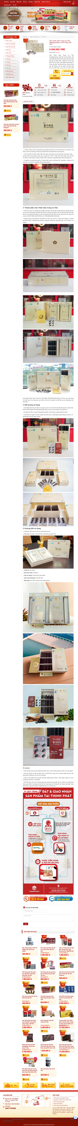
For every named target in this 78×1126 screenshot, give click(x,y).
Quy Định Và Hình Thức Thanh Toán (62, 1100)
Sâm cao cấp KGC (10, 43)
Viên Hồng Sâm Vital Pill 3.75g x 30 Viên (47, 1021)
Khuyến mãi (37, 1)
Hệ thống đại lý (7, 5)
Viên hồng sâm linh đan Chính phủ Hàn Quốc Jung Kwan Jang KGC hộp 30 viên (66, 1046)
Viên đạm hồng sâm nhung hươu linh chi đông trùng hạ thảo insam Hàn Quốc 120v (29, 1070)
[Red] (26, 60)
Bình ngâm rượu (10, 77)
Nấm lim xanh (71, 27)
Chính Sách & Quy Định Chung (61, 1098)
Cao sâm (8, 59)
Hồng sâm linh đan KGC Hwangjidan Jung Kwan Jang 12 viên (28, 1046)
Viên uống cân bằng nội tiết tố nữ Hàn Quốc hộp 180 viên (48, 949)
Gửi (72, 73)
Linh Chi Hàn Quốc (47, 28)
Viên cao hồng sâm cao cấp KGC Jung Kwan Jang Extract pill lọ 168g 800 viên (66, 949)
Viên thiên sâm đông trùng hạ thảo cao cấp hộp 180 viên (66, 997)
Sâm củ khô (9, 40)
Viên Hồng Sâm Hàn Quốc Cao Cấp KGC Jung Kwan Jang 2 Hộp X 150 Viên (29, 1022)
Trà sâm (8, 62)
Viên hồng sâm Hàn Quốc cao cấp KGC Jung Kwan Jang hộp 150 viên (29, 973)
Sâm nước (8, 53)
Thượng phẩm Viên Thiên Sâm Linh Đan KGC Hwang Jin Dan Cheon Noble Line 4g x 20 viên (66, 1023)
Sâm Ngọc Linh (59, 28)
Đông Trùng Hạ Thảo (35, 28)
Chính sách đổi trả (58, 1103)
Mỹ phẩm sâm (9, 74)
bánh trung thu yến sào (18, 1119)
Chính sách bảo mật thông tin (61, 1105)
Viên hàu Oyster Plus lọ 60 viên (48, 1069)
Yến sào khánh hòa (48, 1119)
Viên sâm (8, 68)
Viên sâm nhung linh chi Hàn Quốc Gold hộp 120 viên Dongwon (11, 125)
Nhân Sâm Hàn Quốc (22, 29)
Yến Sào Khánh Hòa (10, 28)
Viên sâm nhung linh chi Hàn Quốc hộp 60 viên (29, 997)
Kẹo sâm (8, 65)
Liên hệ (14, 5)
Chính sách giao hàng (59, 1101)
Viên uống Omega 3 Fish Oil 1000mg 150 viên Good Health (29, 949)
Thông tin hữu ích (46, 1)
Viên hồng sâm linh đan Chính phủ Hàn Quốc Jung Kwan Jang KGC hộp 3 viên (48, 1046)
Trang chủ (6, 1)
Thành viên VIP (67, 1)
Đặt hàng (8, 110)
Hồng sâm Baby (10, 56)
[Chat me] (75, 1117)
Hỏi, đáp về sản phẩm (32, 907)
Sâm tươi (8, 50)
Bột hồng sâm (9, 71)
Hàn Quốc (58, 52)
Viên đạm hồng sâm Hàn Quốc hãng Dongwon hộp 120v (10, 101)
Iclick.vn (53, 1124)
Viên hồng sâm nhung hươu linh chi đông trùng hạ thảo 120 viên (48, 973)
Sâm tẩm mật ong (10, 46)
